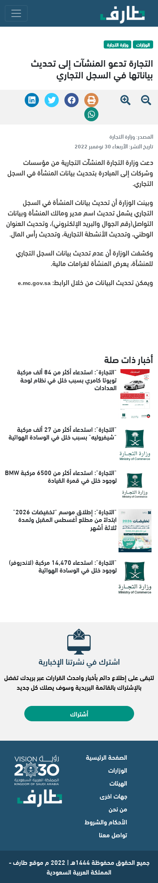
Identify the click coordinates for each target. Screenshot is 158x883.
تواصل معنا (113, 834)
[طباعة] (91, 100)
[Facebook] (71, 100)
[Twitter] (52, 100)
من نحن (118, 808)
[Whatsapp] (91, 114)
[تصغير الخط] (146, 99)
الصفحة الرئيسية (106, 756)
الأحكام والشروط (106, 821)
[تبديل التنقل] (16, 13)
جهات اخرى (113, 795)
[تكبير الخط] (129, 99)
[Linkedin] (32, 100)
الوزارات (117, 769)
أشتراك (79, 713)
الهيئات (118, 782)
